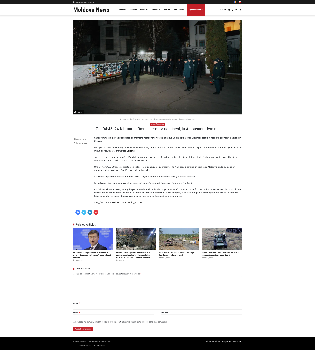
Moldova (122, 10)
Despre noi (226, 341)
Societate (156, 10)
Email (76, 312)
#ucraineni (114, 202)
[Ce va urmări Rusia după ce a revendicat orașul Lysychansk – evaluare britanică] (179, 239)
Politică (133, 10)
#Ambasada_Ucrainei (131, 202)
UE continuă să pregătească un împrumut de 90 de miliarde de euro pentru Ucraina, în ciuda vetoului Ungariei (92, 255)
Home (123, 119)
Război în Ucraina (196, 10)
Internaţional (178, 10)
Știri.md (131, 150)
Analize (167, 10)
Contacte (237, 341)
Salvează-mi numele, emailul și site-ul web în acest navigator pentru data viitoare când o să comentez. (121, 322)
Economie (144, 10)
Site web (164, 312)
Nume (76, 303)
